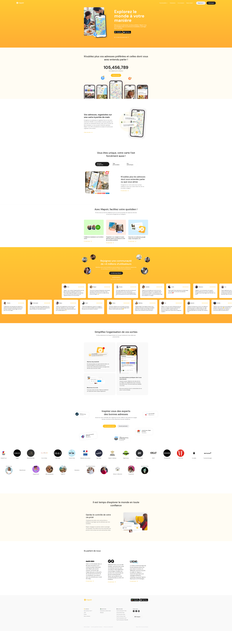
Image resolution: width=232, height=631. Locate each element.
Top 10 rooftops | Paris (120, 616)
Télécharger (211, 3)
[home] (20, 3)
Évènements (172, 3)
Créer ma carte (116, 75)
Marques (102, 612)
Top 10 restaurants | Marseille (122, 619)
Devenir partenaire (123, 426)
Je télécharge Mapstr (116, 273)
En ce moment (181, 3)
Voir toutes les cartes (109, 426)
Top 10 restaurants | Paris (121, 610)
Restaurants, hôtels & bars (105, 610)
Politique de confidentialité (108, 626)
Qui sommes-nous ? (88, 610)
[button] (163, 3)
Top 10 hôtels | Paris (120, 612)
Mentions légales (87, 626)
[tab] (102, 164)
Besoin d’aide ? (190, 3)
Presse (85, 614)
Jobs (85, 612)
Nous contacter (87, 616)
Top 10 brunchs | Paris (120, 614)
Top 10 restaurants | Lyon (121, 618)
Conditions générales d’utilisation (96, 626)
